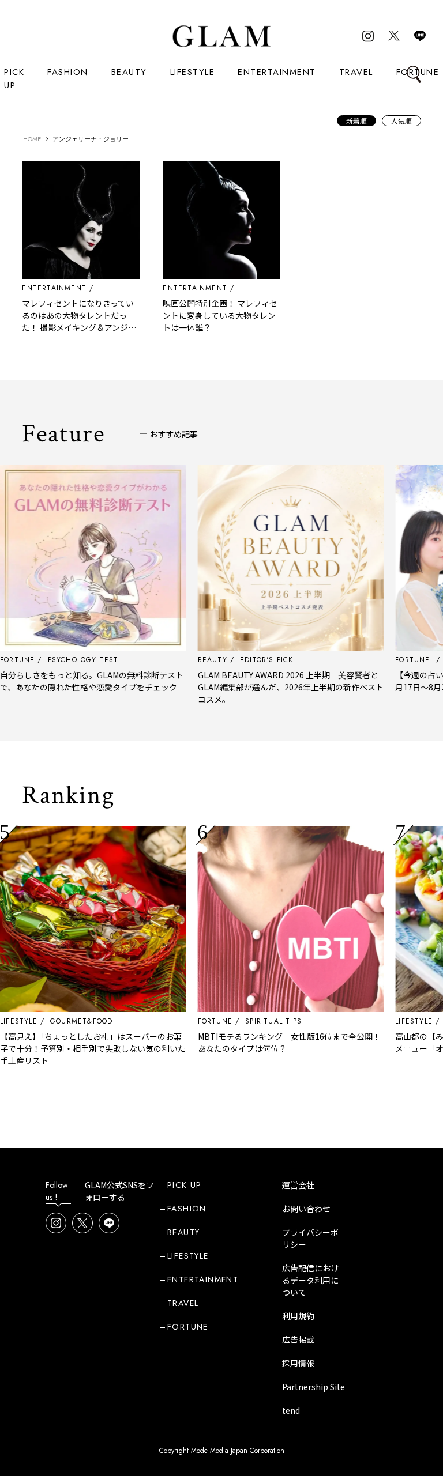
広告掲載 (298, 1339)
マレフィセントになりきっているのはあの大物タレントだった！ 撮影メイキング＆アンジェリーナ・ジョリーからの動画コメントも (79, 327)
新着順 (356, 121)
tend (291, 1410)
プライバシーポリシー (310, 1238)
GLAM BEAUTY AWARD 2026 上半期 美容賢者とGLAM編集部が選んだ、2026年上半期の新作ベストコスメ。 (265, 687)
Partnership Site (313, 1386)
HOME (32, 139)
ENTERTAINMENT (277, 72)
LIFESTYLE (192, 72)
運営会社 (298, 1185)
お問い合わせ (306, 1208)
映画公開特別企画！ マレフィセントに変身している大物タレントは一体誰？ (220, 315)
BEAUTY (129, 72)
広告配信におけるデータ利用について (310, 1280)
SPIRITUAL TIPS (248, 1021)
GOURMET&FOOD (56, 1021)
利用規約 (298, 1316)
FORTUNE (189, 1021)
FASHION (67, 72)
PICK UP (14, 79)
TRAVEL (356, 72)
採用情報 (298, 1363)
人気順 (401, 121)
